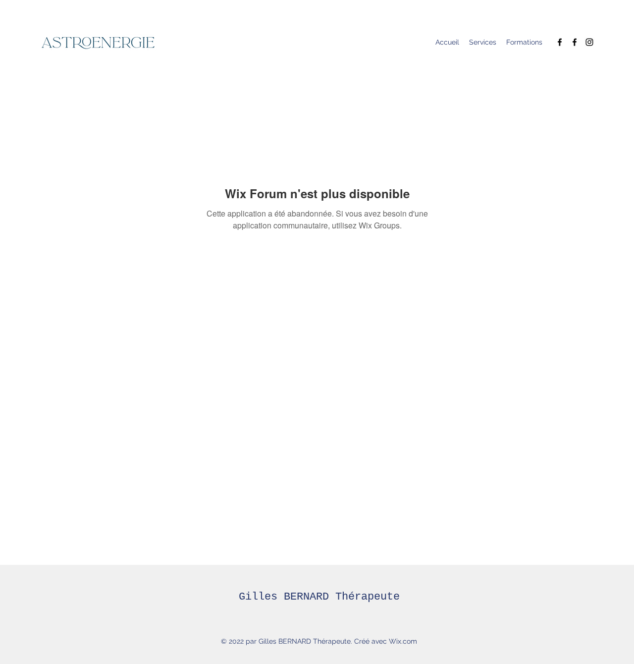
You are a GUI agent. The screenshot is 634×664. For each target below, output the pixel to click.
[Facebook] (560, 42)
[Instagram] (589, 42)
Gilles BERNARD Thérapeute (319, 597)
